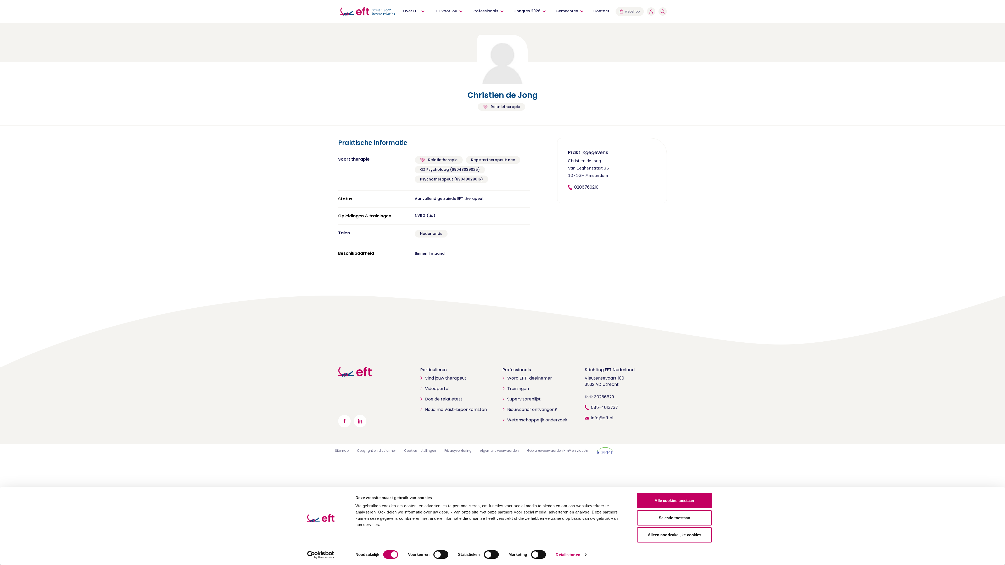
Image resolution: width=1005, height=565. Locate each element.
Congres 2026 (526, 11)
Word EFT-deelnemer (529, 378)
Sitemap (342, 450)
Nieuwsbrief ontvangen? (532, 409)
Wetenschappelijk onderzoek (537, 420)
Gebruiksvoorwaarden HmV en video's (557, 450)
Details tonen (568, 554)
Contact (601, 11)
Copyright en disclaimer (376, 450)
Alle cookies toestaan (674, 500)
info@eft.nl (602, 418)
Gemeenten (567, 11)
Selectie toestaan (674, 518)
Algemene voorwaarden (499, 450)
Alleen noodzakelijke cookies (674, 535)
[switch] (440, 554)
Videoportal (437, 389)
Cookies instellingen (420, 450)
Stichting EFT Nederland (610, 370)
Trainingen (518, 389)
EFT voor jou (445, 11)
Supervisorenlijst (524, 399)
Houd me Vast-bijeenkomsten (456, 409)
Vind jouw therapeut (445, 378)
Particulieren (433, 370)
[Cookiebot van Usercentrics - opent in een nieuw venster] (321, 555)
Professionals (485, 11)
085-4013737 (604, 407)
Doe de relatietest (443, 399)
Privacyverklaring (458, 450)
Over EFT (411, 11)
